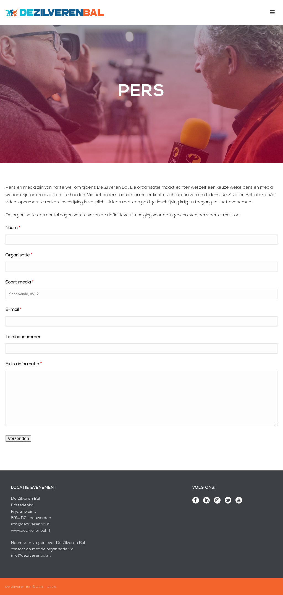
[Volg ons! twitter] (228, 501)
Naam (13, 228)
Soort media (19, 282)
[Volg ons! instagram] (217, 501)
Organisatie (19, 255)
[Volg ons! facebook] (195, 501)
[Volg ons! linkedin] (206, 501)
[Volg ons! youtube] (238, 501)
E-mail (13, 309)
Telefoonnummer (23, 337)
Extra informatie (24, 364)
